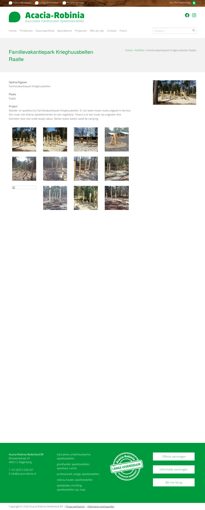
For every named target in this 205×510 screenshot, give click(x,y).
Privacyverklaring (75, 506)
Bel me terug (173, 482)
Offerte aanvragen (174, 456)
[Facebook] (188, 15)
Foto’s (123, 30)
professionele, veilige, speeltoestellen (78, 474)
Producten (26, 30)
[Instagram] (194, 15)
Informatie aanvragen (174, 469)
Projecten (81, 30)
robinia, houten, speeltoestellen (75, 480)
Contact (112, 30)
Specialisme (64, 30)
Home (13, 30)
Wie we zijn (97, 30)
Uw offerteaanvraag (179, 2)
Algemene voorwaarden (100, 506)
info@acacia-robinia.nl (23, 473)
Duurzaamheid (45, 30)
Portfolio (139, 50)
